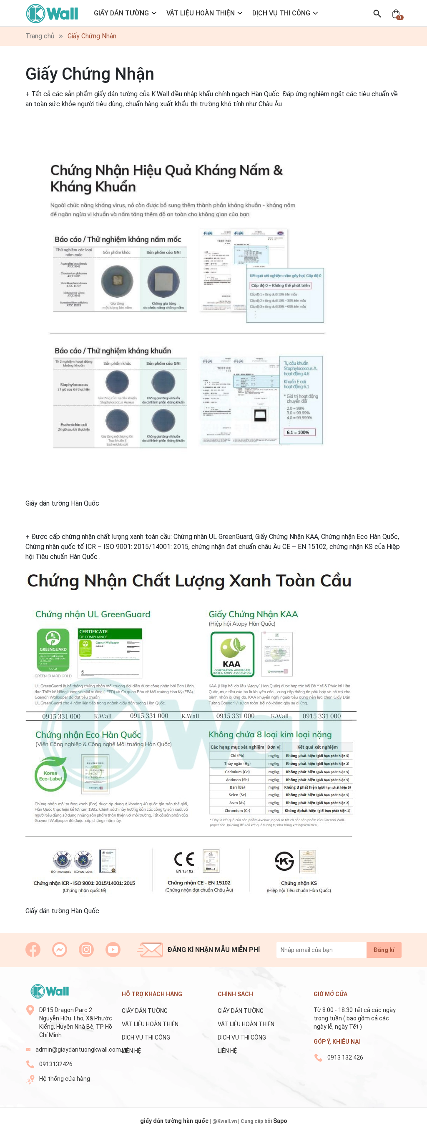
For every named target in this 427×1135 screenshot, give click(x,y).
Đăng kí (383, 950)
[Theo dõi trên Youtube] (113, 949)
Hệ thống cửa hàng (64, 1078)
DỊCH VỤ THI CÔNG (281, 13)
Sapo (280, 1120)
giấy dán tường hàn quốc (174, 1120)
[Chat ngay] (59, 949)
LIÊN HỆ (131, 1050)
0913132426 (56, 1064)
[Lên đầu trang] (410, 1125)
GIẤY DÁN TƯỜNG (121, 13)
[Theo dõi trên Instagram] (86, 949)
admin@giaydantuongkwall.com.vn (74, 1049)
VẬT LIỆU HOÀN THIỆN (200, 13)
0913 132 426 (345, 1057)
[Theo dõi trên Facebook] (32, 949)
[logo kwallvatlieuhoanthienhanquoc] (49, 991)
